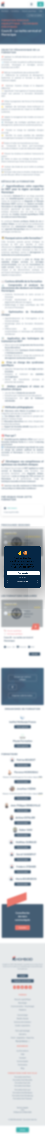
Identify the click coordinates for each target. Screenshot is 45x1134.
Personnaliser (22, 581)
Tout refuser (22, 577)
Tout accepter (23, 573)
